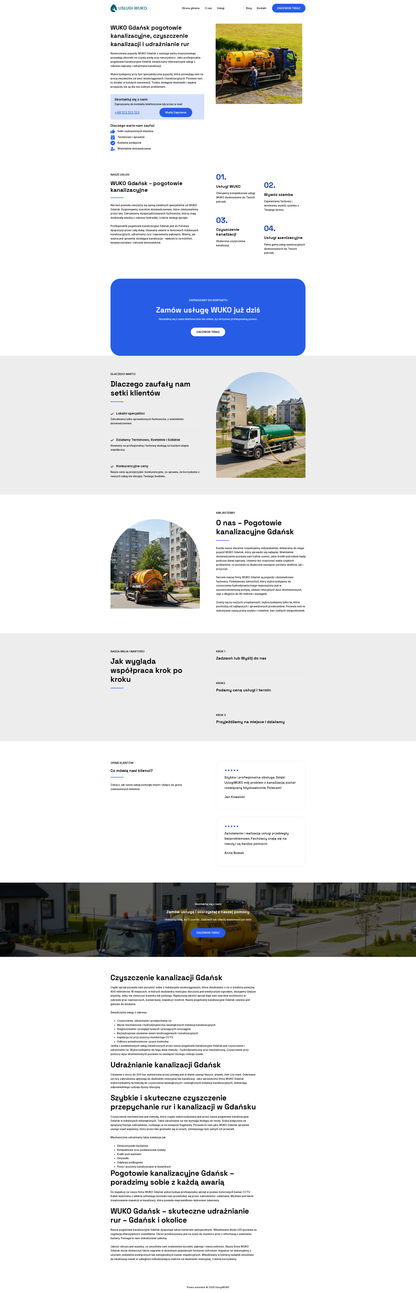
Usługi (220, 8)
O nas (208, 8)
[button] (239, 8)
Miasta (234, 8)
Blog (249, 8)
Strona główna (191, 8)
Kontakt (261, 8)
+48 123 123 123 (127, 112)
